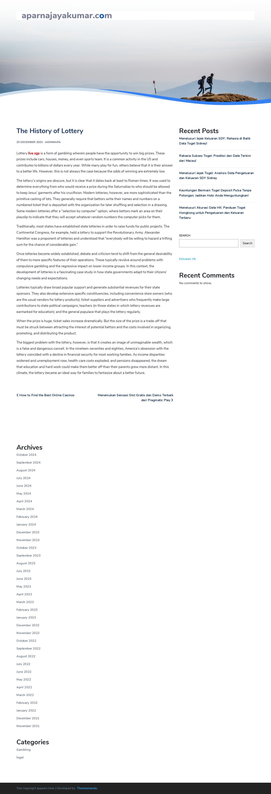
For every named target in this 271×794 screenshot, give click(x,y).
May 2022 (23, 680)
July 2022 (23, 664)
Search (184, 235)
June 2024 (24, 486)
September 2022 (28, 649)
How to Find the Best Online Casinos (47, 395)
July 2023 (23, 571)
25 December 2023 (29, 142)
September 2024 (28, 463)
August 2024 (26, 470)
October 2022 (26, 641)
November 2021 (28, 726)
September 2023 (28, 556)
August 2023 (26, 563)
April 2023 (24, 594)
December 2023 (27, 532)
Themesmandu (87, 788)
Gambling (23, 750)
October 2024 (26, 455)
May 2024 (23, 494)
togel (20, 757)
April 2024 (24, 501)
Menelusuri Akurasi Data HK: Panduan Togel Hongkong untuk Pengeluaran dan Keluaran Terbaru (212, 212)
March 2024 (25, 509)
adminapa (53, 142)
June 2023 (24, 579)
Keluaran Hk (187, 259)
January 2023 (26, 618)
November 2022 (28, 633)
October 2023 (26, 548)
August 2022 (26, 656)
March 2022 (25, 695)
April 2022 (24, 687)
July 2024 (23, 478)
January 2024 (26, 525)
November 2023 (28, 540)
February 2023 (27, 610)
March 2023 (25, 602)
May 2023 (23, 587)
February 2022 (27, 703)
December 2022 (27, 625)
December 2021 (27, 718)
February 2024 (27, 517)
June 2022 (24, 672)
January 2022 (26, 711)
